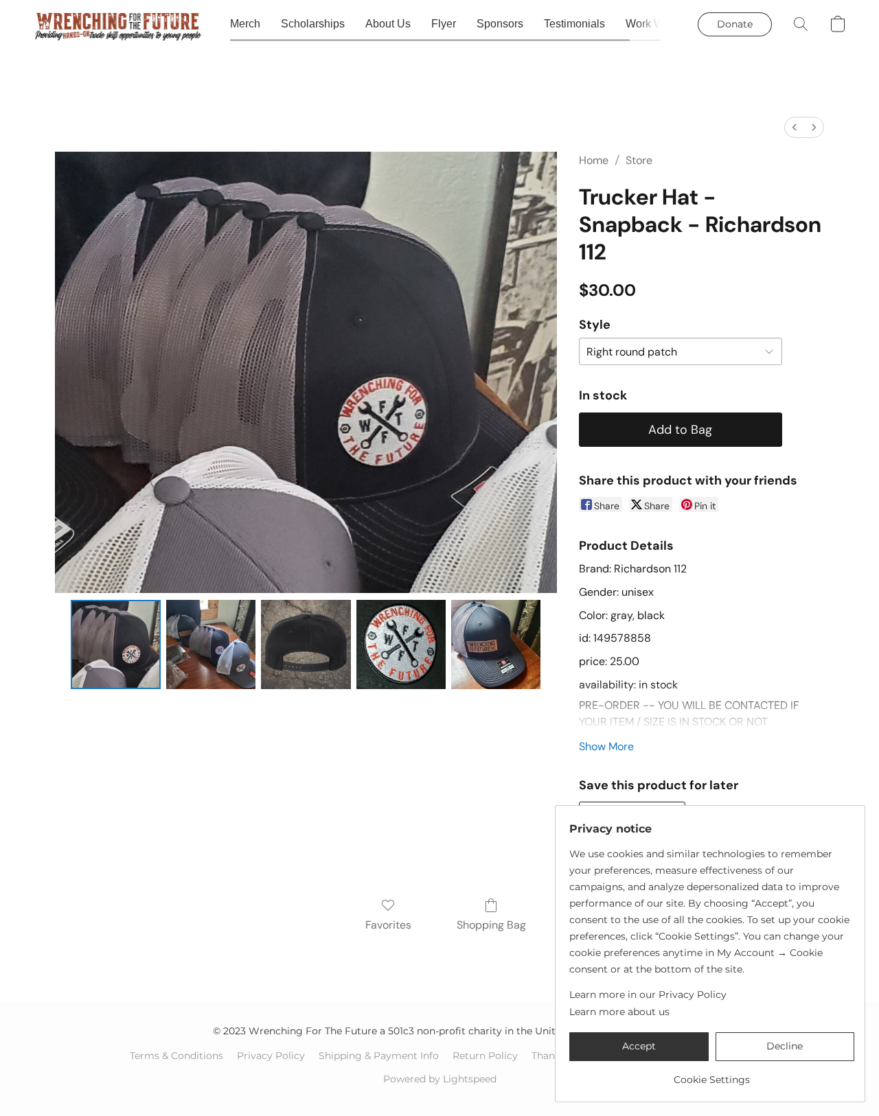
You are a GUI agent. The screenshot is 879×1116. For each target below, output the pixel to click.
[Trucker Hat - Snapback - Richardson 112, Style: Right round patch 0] (115, 644)
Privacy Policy (271, 1055)
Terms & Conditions (176, 1055)
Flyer (443, 24)
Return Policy (485, 1055)
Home (593, 160)
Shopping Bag (491, 925)
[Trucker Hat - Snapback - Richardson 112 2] (305, 644)
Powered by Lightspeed (439, 1079)
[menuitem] (794, 127)
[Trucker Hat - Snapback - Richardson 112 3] (401, 644)
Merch (245, 24)
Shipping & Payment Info (379, 1055)
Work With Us (659, 24)
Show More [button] (606, 746)
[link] (711, 1074)
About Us (388, 24)
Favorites (388, 925)
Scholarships (313, 24)
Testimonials (574, 24)
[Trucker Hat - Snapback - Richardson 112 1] (210, 644)
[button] (118, 24)
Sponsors (500, 24)
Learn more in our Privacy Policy (648, 994)
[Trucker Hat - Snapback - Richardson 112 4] (495, 644)
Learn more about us (619, 1011)
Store (639, 160)
